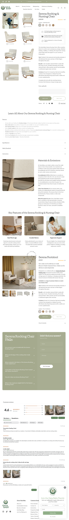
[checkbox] (40, 422)
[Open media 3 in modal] (10, 38)
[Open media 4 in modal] (28, 38)
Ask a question (54, 417)
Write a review (61, 417)
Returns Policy (34, 514)
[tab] (15, 418)
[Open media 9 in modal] (28, 72)
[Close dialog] (65, 487)
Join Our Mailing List (22, 512)
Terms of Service (34, 516)
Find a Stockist (34, 503)
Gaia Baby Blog (20, 510)
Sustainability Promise (22, 505)
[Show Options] (63, 505)
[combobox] (58, 505)
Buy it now (59, 98)
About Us (19, 503)
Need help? (63, 103)
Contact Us (33, 505)
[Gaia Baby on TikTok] (6, 1)
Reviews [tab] (7, 418)
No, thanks (53, 516)
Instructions (33, 507)
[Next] (46, 1)
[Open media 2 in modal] (28, 20)
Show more (34, 489)
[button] (33, 406)
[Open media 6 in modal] (28, 55)
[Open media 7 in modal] (10, 72)
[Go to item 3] (20, 293)
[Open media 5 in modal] (10, 55)
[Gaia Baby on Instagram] (3, 1)
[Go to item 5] (34, 293)
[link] (12, 225)
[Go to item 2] (13, 293)
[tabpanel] (34, 456)
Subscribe (53, 513)
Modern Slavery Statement (37, 518)
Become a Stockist (21, 507)
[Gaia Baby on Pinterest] (9, 1)
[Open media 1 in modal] (19, 272)
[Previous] (21, 1)
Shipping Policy (34, 512)
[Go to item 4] (27, 293)
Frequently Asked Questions (37, 510)
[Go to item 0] (5, 293)
